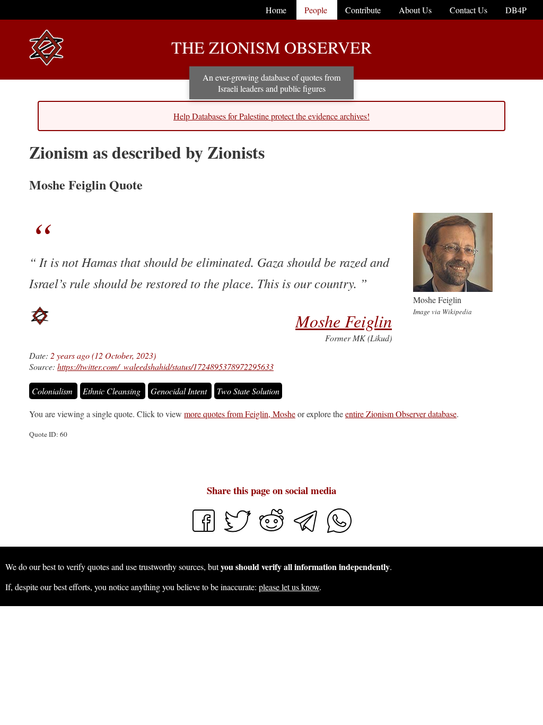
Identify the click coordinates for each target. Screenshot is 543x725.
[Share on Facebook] (203, 530)
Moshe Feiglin (343, 320)
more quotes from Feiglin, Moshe (239, 413)
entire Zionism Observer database (401, 413)
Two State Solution (248, 390)
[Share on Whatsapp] (339, 530)
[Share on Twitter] (238, 530)
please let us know (289, 586)
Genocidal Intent (180, 390)
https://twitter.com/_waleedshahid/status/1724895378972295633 (165, 366)
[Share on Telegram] (306, 530)
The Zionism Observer (271, 47)
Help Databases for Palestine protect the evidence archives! (271, 116)
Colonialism (53, 390)
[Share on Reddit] (272, 530)
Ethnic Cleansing (113, 390)
